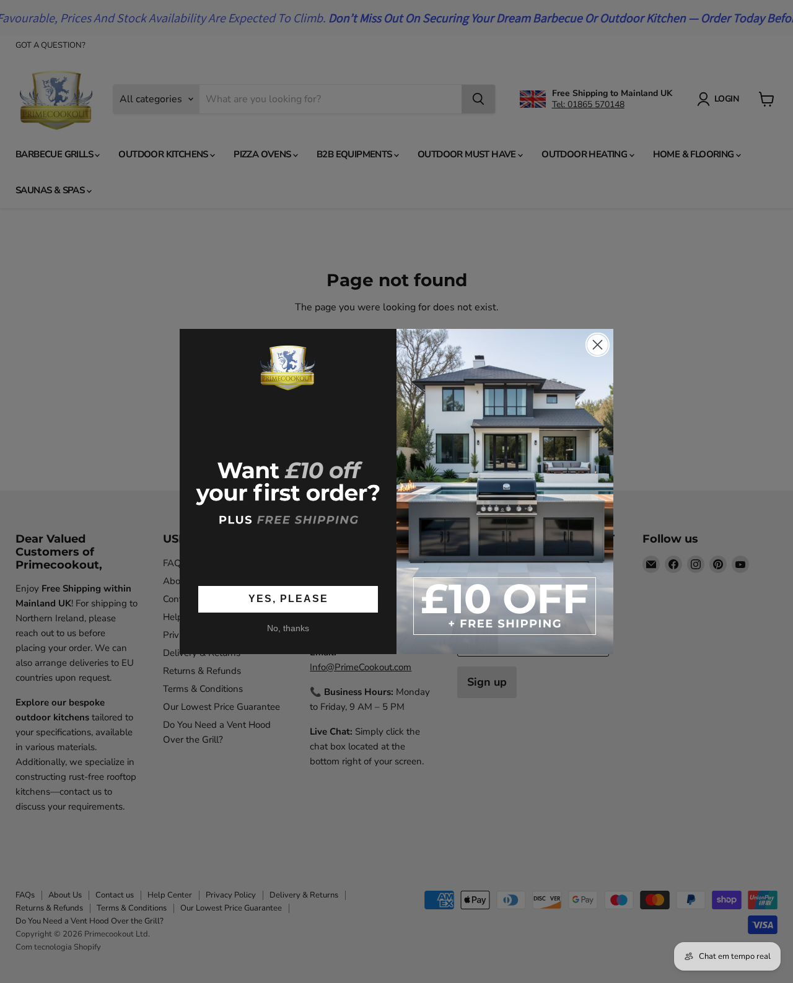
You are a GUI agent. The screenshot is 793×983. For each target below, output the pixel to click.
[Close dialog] (597, 345)
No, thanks (288, 628)
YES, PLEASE (288, 598)
